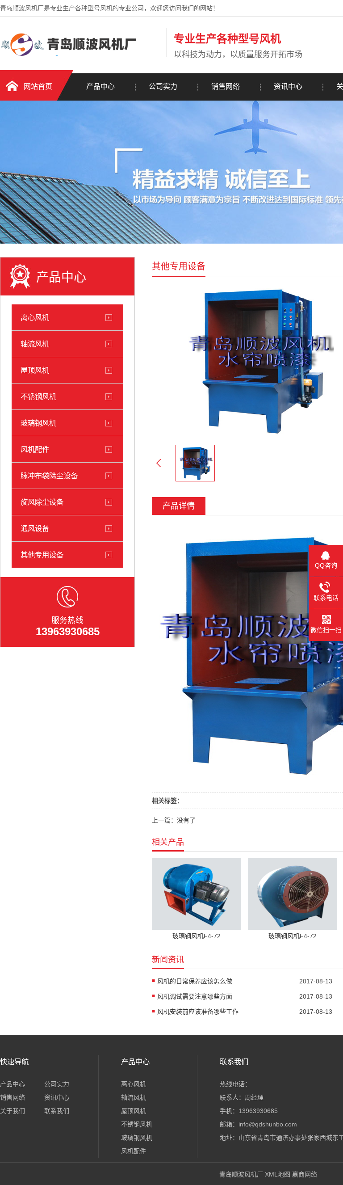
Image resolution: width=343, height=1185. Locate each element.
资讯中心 (288, 86)
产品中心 (100, 86)
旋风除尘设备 (42, 502)
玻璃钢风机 (38, 423)
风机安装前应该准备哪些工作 (197, 1011)
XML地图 (277, 1174)
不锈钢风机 (38, 396)
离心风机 (35, 317)
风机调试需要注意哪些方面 (194, 996)
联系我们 (56, 1110)
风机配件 (35, 449)
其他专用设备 (42, 555)
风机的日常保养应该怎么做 (194, 981)
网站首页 (38, 86)
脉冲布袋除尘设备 (49, 476)
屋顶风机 (35, 370)
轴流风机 (35, 344)
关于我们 (12, 1110)
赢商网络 (304, 1174)
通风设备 (35, 528)
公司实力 (163, 86)
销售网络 (225, 86)
